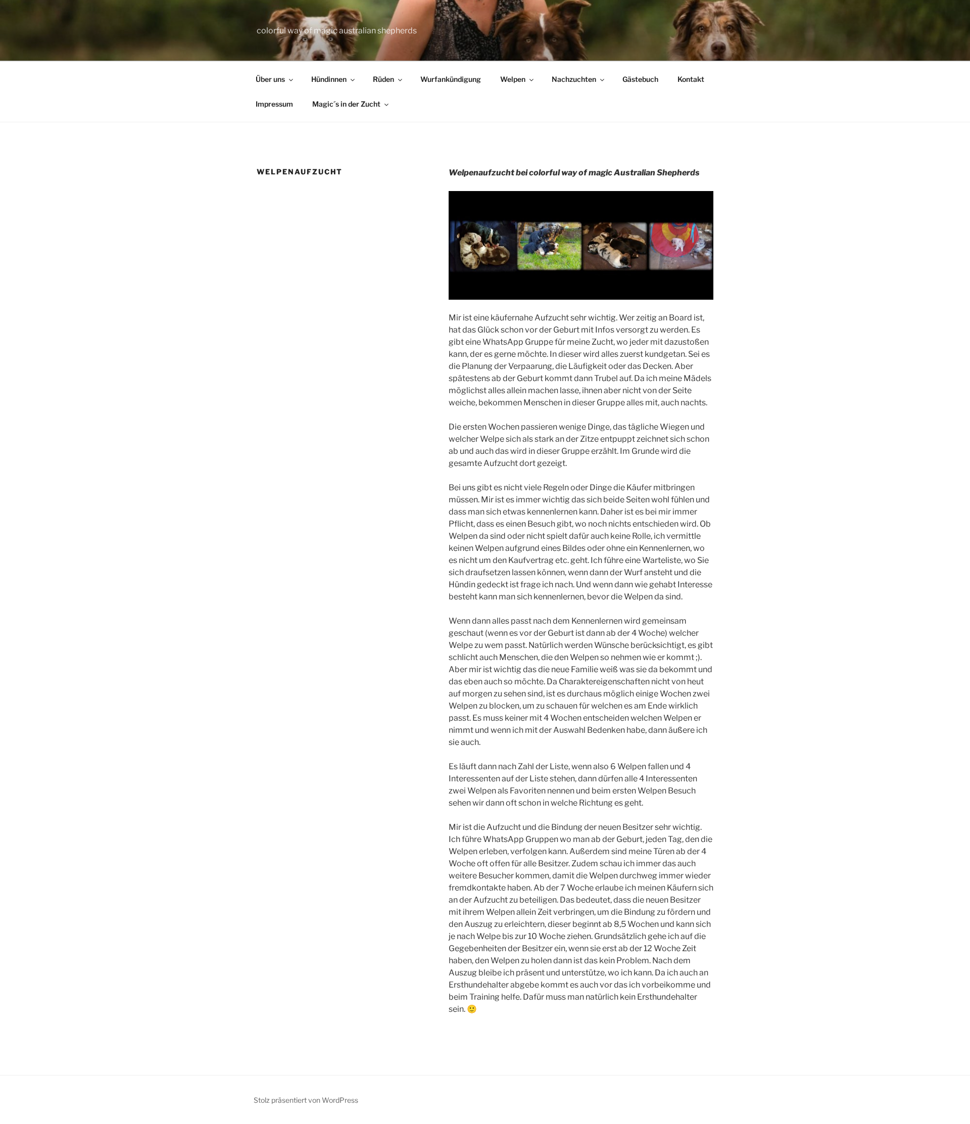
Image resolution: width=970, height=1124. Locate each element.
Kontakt (690, 79)
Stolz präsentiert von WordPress (306, 1100)
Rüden (383, 79)
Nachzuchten (574, 79)
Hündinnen (329, 79)
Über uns (270, 79)
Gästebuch (640, 79)
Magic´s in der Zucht (346, 104)
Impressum (274, 104)
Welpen (512, 79)
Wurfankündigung (450, 79)
